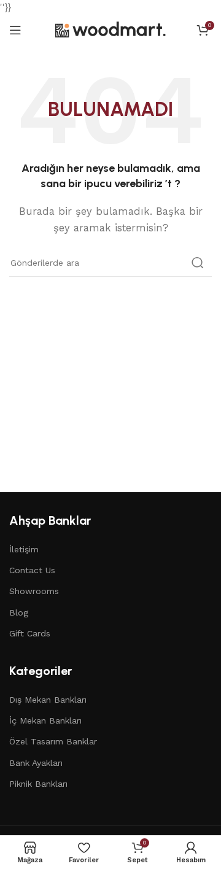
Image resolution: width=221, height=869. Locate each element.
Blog (18, 612)
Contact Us (32, 570)
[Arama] (198, 263)
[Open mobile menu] (15, 30)
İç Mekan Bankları (45, 720)
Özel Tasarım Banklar (53, 741)
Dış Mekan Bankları (48, 700)
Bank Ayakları (36, 763)
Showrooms (34, 591)
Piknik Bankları (38, 784)
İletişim (24, 549)
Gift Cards (29, 633)
